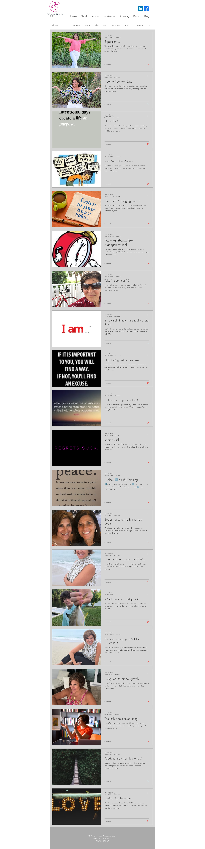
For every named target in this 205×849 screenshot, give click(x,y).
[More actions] (148, 36)
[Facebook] (146, 8)
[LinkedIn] (140, 8)
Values (96, 25)
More (136, 25)
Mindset (87, 25)
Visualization (115, 25)
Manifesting (76, 25)
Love (104, 25)
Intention (65, 25)
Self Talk (127, 25)
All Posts (55, 25)
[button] (150, 25)
